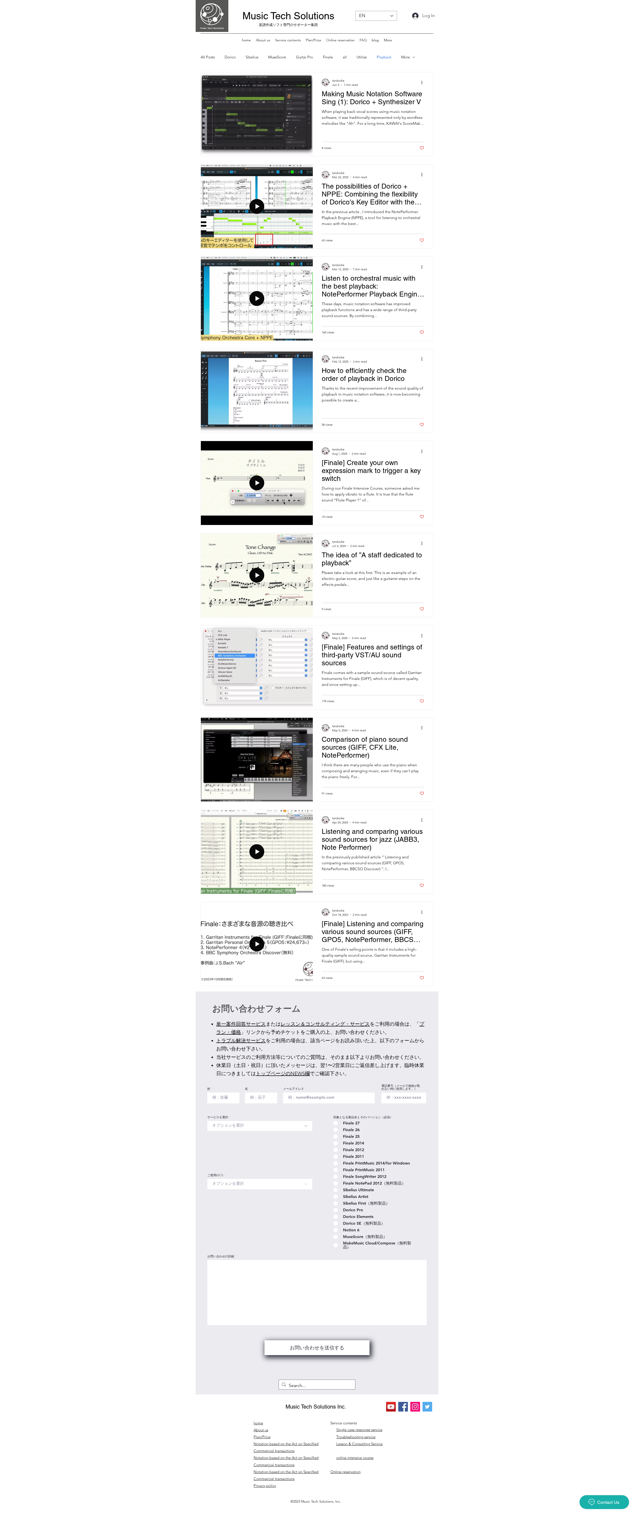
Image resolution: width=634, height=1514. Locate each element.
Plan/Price (262, 1437)
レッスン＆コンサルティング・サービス (325, 1024)
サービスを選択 (217, 1117)
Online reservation (345, 1471)
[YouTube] (391, 1407)
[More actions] (423, 82)
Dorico (230, 57)
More (405, 57)
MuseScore (277, 57)
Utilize (362, 57)
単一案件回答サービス (241, 1024)
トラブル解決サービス (241, 1040)
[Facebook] (403, 1407)
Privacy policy (265, 1485)
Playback (384, 57)
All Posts (208, 57)
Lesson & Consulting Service (359, 1443)
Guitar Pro (304, 57)
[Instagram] (415, 1407)
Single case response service (359, 1429)
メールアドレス (293, 1088)
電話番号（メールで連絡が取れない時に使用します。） (400, 1087)
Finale (328, 57)
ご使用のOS (215, 1175)
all (345, 57)
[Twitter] (427, 1407)
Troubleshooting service (355, 1437)
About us (261, 1430)
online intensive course (354, 1457)
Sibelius (252, 57)
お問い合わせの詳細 (220, 1256)
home (258, 1423)
